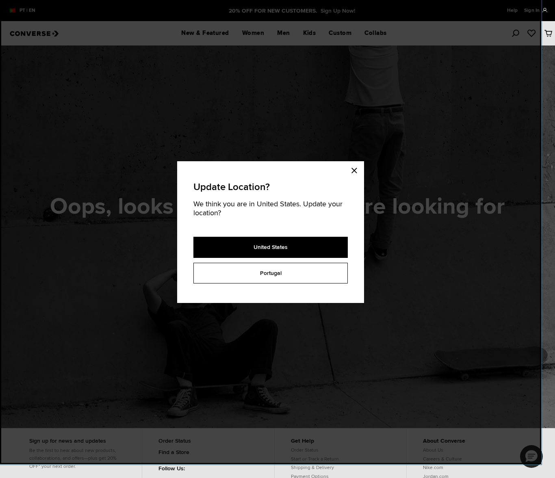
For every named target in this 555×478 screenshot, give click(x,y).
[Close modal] (356, 169)
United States (271, 247)
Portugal (271, 273)
